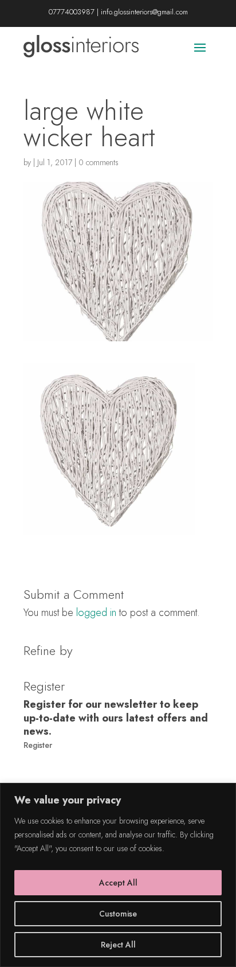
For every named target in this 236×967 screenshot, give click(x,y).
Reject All (118, 944)
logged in (96, 612)
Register (37, 745)
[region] (118, 875)
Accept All (118, 882)
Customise (118, 913)
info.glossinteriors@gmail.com (144, 11)
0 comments (98, 162)
